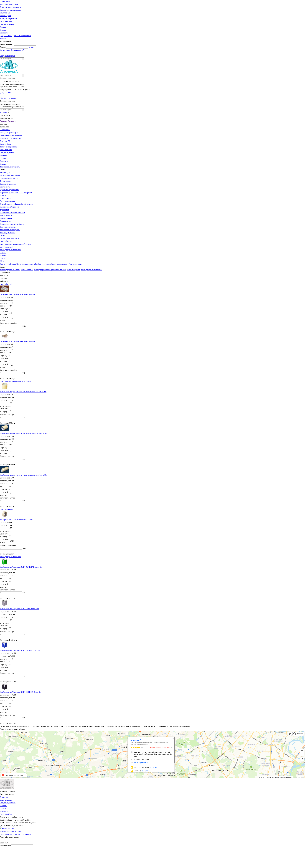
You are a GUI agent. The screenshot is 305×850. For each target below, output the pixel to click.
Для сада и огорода (7, 227)
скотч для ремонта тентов (10, 250)
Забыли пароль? (17, 50)
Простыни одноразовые (9, 190)
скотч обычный (6, 241)
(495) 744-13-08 (6, 36)
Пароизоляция (6, 218)
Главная (3, 164)
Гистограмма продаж (59, 264)
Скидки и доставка (7, 24)
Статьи (3, 30)
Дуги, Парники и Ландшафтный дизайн (16, 204)
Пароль (3, 47)
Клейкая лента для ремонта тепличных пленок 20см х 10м (23, 475)
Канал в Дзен (5, 16)
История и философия (9, 4)
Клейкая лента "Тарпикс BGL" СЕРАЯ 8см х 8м (19, 609)
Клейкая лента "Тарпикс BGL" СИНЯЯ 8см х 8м (20, 650)
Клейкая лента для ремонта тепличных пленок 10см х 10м (23, 433)
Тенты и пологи (6, 181)
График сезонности (43, 264)
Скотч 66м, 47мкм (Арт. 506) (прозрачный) (17, 341)
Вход (2, 56)
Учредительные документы (11, 7)
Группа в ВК (5, 13)
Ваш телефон (5, 846)
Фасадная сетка (6, 198)
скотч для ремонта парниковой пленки (15, 244)
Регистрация (5, 50)
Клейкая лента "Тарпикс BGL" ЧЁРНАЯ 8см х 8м (20, 692)
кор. (24, 326)
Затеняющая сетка (7, 201)
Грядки (3, 195)
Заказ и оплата (6, 21)
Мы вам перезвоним (22, 36)
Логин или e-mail (7, 44)
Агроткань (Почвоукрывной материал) (16, 193)
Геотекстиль (5, 187)
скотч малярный (6, 247)
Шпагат (3, 261)
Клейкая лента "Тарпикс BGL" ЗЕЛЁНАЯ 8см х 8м (21, 567)
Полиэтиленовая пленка (10, 175)
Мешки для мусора (7, 233)
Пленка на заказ (75, 264)
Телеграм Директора (8, 19)
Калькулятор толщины (25, 264)
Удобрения (4, 210)
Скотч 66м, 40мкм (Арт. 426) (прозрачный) (17, 294)
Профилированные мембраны (12, 224)
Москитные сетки (7, 215)
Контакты (4, 33)
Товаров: (3, 112)
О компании (5, 1)
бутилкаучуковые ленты (10, 238)
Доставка (4, 121)
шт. (24, 417)
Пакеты (3, 255)
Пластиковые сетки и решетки (12, 213)
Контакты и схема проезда (10, 10)
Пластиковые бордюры (9, 207)
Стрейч (3, 253)
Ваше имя (4, 843)
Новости (3, 27)
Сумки (2, 258)
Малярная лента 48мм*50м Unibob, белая (16, 520)
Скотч (2, 235)
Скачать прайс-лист (8, 264)
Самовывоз (12, 121)
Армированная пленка (9, 178)
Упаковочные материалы (10, 167)
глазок (31, 47)
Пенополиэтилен (7, 221)
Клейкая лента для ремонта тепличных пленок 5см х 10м (23, 392)
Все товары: (5, 173)
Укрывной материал (8, 184)
